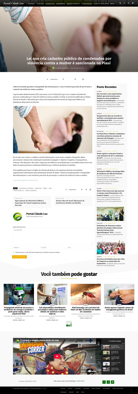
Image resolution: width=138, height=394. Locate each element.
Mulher (45, 188)
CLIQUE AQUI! (80, 381)
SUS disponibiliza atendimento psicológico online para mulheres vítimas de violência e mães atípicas (52, 310)
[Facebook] (124, 3)
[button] (120, 3)
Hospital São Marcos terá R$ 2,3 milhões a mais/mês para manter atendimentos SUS (110, 118)
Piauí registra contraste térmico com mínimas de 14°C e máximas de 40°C (110, 156)
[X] (86, 189)
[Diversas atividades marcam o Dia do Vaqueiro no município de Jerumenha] (111, 247)
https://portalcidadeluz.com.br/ (34, 216)
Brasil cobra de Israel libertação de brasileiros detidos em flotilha (70, 202)
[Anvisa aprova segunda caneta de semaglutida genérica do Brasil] (119, 294)
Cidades (99, 91)
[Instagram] (128, 3)
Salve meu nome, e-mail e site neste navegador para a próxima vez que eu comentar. (37, 252)
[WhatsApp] (90, 189)
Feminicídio (38, 188)
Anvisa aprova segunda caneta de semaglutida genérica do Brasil (119, 308)
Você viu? (100, 223)
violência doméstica (31, 190)
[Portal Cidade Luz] (53, 68)
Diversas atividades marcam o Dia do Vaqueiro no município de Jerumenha (110, 261)
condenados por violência (26, 188)
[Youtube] (132, 3)
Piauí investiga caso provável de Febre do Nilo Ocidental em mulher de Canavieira (86, 309)
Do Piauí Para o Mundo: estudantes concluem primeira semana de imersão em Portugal (111, 136)
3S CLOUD (43, 388)
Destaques (100, 131)
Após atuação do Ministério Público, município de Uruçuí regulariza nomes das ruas (30, 203)
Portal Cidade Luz (63, 68)
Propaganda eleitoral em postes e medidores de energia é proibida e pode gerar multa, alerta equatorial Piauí (19, 310)
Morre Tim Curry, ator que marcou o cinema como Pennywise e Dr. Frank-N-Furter (110, 193)
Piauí (50, 188)
